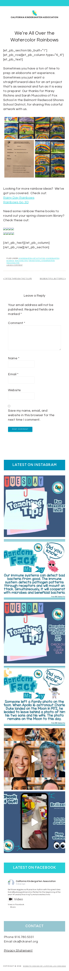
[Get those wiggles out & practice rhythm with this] (34, 506)
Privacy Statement (18, 950)
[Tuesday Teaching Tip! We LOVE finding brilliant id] (34, 632)
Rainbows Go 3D (16, 202)
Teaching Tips (21, 260)
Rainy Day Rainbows (18, 197)
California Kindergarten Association (36, 881)
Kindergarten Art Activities (32, 258)
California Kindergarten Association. (34, 14)
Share (13, 907)
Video (18, 899)
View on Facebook (16, 904)
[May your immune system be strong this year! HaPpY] (34, 569)
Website (14, 390)
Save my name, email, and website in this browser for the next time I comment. (31, 415)
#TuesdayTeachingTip (23, 894)
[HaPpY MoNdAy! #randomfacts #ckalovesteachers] (34, 696)
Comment (16, 323)
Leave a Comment (14, 265)
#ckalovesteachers (41, 894)
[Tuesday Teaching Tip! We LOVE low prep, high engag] (34, 822)
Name (13, 358)
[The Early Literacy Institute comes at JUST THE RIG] (34, 759)
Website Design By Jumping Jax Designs (44, 966)
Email (13, 374)
